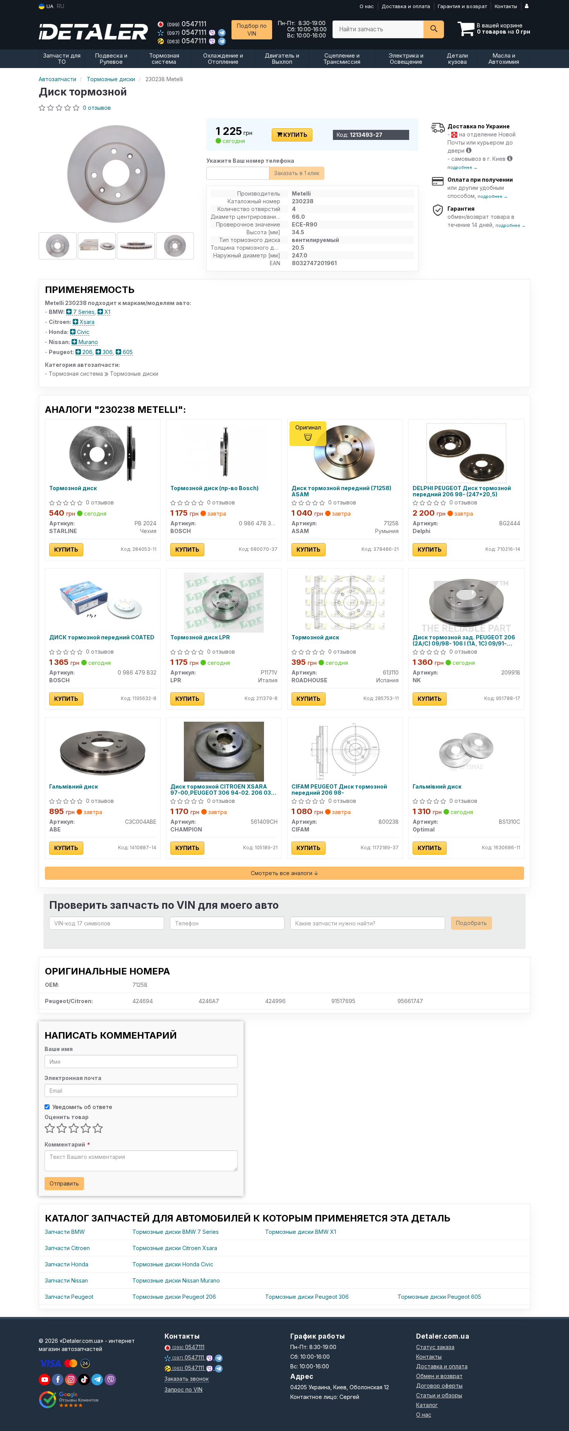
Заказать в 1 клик (296, 173)
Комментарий (67, 1144)
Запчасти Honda (66, 1264)
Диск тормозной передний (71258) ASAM (341, 491)
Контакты (506, 6)
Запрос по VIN (183, 1389)
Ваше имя (59, 1049)
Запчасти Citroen (67, 1248)
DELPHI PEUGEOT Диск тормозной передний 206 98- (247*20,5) (462, 491)
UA (49, 6)
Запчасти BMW (65, 1231)
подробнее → (462, 167)
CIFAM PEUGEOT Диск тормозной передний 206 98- (339, 790)
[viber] (57, 1379)
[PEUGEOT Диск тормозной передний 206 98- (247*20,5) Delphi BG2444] (467, 452)
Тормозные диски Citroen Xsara (174, 1248)
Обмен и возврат (439, 1376)
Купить (294, 134)
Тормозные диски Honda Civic (172, 1264)
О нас (367, 6)
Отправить (64, 1183)
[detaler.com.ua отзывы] (69, 1399)
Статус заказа (435, 1347)
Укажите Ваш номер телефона (250, 160)
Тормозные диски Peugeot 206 (174, 1296)
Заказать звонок (187, 1378)
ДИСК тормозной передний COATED (101, 637)
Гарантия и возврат (462, 6)
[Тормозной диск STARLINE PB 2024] (102, 452)
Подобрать (471, 923)
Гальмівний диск (73, 787)
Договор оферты (439, 1385)
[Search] (433, 29)
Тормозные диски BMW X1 (300, 1231)
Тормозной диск (73, 488)
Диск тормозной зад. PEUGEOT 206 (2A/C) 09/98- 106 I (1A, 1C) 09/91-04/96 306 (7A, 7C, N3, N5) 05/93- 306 (466, 640)
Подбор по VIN (252, 29)
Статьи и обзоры (439, 1395)
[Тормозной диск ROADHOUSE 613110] (345, 601)
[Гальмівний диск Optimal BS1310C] (466, 751)
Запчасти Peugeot (69, 1296)
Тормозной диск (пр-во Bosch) (214, 488)
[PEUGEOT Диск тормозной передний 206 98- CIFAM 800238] (345, 751)
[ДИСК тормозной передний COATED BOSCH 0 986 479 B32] (102, 601)
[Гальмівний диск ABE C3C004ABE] (102, 751)
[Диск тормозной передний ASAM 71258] (345, 452)
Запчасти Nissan (66, 1280)
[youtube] (44, 1379)
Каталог (427, 1405)
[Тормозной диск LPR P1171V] (224, 601)
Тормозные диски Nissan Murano (176, 1280)
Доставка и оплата (406, 6)
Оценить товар (67, 1117)
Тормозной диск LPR (200, 637)
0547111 (186, 24)
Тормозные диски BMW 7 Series (175, 1231)
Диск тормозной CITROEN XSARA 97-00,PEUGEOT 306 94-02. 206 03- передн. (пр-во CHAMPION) (222, 790)
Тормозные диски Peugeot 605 (439, 1296)
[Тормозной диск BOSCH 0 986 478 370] (224, 452)
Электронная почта (73, 1078)
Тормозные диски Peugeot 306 (307, 1296)
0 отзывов (97, 107)
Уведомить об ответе (82, 1107)
